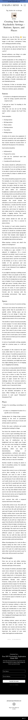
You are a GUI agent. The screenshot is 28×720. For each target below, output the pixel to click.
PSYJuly (17, 37)
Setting (14, 19)
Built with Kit (14, 685)
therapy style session (18, 579)
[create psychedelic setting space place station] (14, 15)
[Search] (21, 5)
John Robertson (17, 639)
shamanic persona (10, 81)
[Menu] (24, 5)
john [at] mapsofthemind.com (14, 700)
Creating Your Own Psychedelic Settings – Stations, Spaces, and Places (14, 26)
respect (15, 583)
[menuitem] (21, 5)
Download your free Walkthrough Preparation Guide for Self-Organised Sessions (14, 1)
